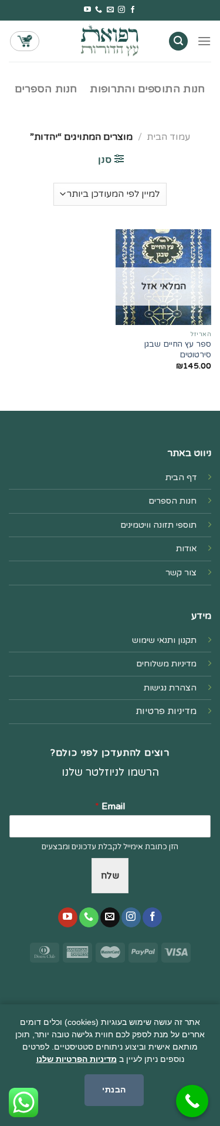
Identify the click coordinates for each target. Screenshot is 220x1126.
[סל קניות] (24, 41)
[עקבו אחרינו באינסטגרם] (121, 10)
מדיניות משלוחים (166, 664)
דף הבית (181, 477)
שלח (110, 876)
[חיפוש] (178, 41)
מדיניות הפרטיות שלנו (76, 1059)
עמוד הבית (168, 137)
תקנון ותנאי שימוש (164, 640)
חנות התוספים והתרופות (147, 89)
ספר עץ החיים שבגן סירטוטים (177, 350)
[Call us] (98, 10)
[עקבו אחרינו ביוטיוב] (87, 10)
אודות (186, 549)
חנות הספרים (46, 89)
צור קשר (181, 573)
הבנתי (114, 1089)
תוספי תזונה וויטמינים (158, 525)
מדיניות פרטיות (166, 711)
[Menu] (204, 40)
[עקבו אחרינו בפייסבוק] (132, 10)
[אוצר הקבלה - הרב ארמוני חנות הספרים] (110, 41)
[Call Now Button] (192, 1101)
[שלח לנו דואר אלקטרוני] (110, 10)
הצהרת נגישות (170, 688)
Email (110, 806)
